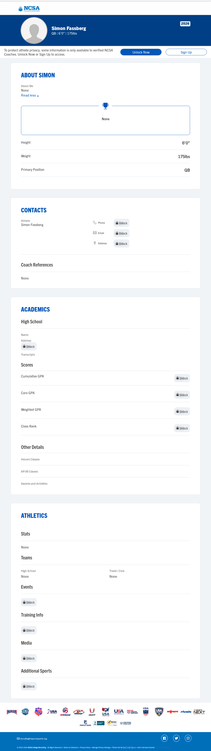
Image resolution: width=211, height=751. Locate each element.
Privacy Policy (85, 747)
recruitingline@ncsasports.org (33, 738)
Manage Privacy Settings (101, 747)
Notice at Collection (71, 747)
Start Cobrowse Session (146, 747)
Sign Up (186, 52)
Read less (30, 95)
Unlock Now (141, 52)
